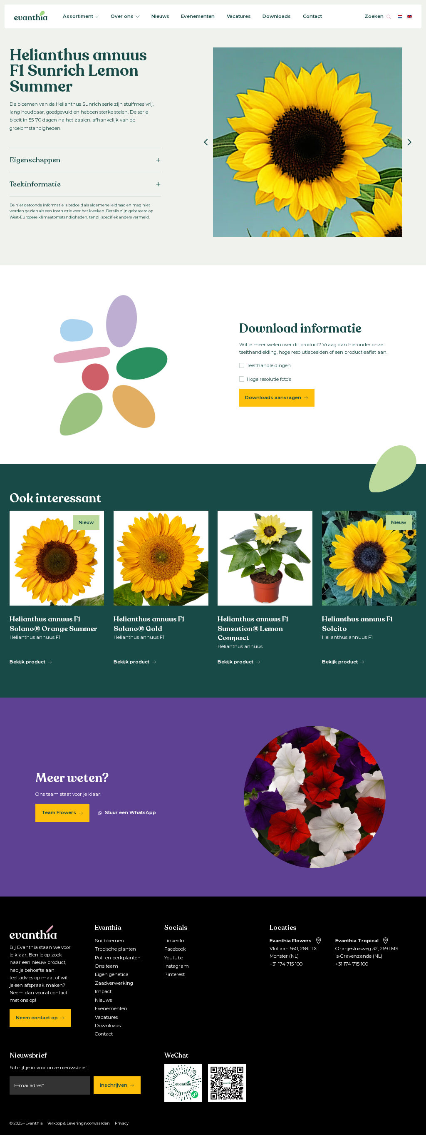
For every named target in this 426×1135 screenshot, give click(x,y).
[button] (206, 142)
